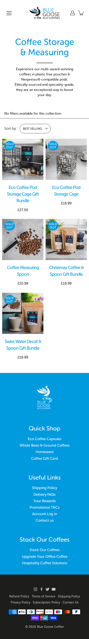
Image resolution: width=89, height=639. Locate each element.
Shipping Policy (44, 488)
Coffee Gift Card (44, 458)
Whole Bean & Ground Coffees (45, 445)
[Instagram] (35, 589)
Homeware (45, 452)
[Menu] (9, 13)
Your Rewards (44, 501)
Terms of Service (43, 596)
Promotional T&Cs (44, 507)
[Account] (72, 12)
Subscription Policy (46, 602)
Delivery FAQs (44, 494)
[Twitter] (47, 589)
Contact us (45, 520)
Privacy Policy (20, 602)
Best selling (32, 128)
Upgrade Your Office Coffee (44, 556)
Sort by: (10, 128)
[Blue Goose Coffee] (44, 13)
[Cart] (81, 12)
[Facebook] (41, 589)
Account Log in (44, 514)
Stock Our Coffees (45, 550)
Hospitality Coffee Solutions (44, 563)
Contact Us (70, 602)
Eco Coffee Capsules (44, 439)
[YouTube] (54, 589)
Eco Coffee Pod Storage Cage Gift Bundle (23, 194)
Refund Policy (19, 596)
